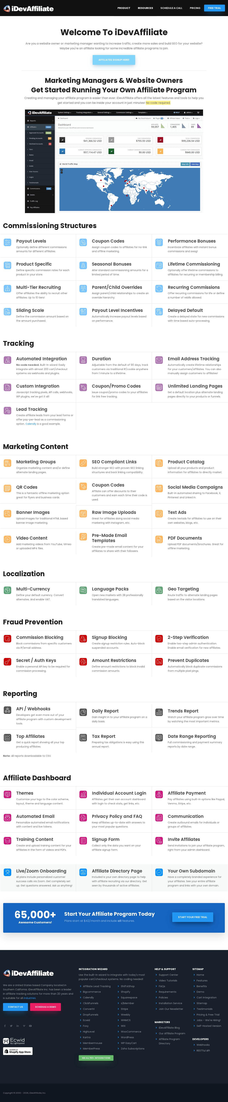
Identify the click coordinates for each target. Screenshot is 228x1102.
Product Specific (34, 264)
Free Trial (214, 8)
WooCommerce (131, 1031)
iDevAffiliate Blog (169, 1027)
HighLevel (89, 1031)
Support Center (168, 975)
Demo (200, 992)
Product (124, 8)
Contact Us (15, 1006)
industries (30, 998)
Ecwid (86, 1020)
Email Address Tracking (193, 359)
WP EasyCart (129, 1043)
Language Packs (110, 589)
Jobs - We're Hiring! (209, 1020)
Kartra (86, 1037)
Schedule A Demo (45, 1006)
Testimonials (205, 1009)
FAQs (162, 986)
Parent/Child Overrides (117, 287)
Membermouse (92, 1043)
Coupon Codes (108, 241)
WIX (123, 1026)
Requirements (167, 992)
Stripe (124, 1009)
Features (202, 980)
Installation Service (170, 1003)
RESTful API (203, 1050)
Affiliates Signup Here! (114, 60)
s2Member (127, 1003)
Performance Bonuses (192, 241)
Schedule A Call (171, 8)
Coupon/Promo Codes (116, 386)
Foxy (86, 1026)
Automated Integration (41, 359)
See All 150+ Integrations (96, 1057)
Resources (145, 8)
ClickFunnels (90, 1003)
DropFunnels (90, 1014)
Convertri (89, 1009)
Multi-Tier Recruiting (38, 287)
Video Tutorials (168, 980)
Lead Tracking (31, 409)
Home (200, 975)
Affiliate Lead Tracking (97, 986)
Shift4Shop (128, 986)
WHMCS (126, 1020)
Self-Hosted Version (209, 1026)
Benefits (202, 986)
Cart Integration (207, 997)
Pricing (195, 8)
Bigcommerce (92, 992)
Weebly (125, 1014)
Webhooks (203, 1045)
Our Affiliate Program (172, 1033)
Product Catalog (186, 462)
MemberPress (91, 1048)
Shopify (125, 992)
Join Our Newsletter (171, 1009)
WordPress (127, 1037)
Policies (163, 997)
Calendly (30, 424)
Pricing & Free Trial (208, 1014)
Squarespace (129, 997)
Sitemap (202, 1003)
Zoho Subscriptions (132, 1048)
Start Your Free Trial (192, 917)
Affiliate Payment (187, 793)
